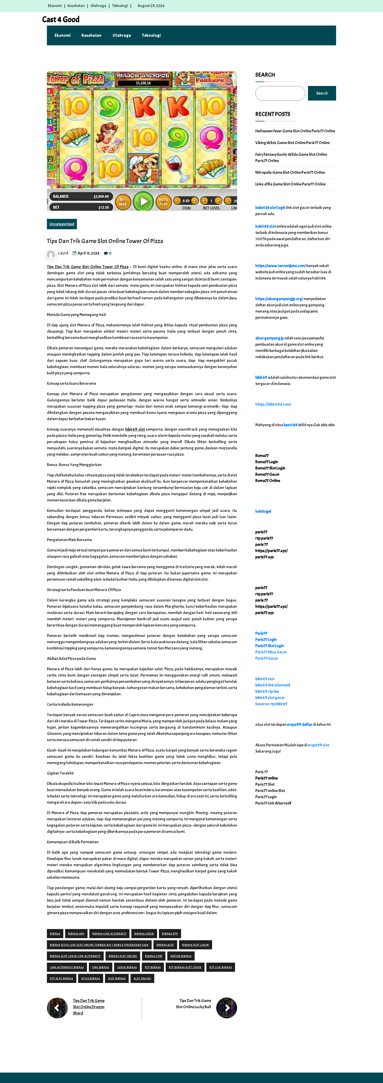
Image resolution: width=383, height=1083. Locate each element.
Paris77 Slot (265, 784)
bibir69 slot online (123, 956)
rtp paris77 (264, 538)
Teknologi (120, 5)
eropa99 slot (318, 745)
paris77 (261, 532)
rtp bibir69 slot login (185, 967)
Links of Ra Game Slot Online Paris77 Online (290, 184)
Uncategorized (62, 224)
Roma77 (262, 455)
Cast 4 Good (60, 19)
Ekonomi (55, 5)
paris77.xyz (264, 557)
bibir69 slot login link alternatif (75, 956)
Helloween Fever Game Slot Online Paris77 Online (295, 131)
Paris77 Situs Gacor (271, 652)
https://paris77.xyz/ (271, 550)
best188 (291, 425)
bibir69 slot (135, 429)
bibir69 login (144, 933)
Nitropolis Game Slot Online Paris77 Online (290, 172)
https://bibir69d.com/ (273, 404)
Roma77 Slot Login (270, 468)
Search (265, 74)
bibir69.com (153, 956)
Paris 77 (261, 772)
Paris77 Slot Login (269, 645)
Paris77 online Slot (270, 790)
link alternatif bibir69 (67, 967)
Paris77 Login (266, 639)
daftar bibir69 (180, 956)
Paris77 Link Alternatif (273, 803)
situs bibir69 (90, 978)
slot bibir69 (117, 978)
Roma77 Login (266, 462)
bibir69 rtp (170, 933)
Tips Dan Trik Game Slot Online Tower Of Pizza (87, 266)
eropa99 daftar (299, 724)
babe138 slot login (270, 207)
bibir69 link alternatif (109, 933)
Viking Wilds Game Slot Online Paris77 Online (292, 142)
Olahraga (98, 5)
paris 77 (261, 544)
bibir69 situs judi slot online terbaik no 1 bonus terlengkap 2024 (99, 944)
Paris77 (261, 633)
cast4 (63, 253)
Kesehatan (76, 5)
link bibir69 (100, 967)
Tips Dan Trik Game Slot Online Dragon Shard (88, 1007)
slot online (142, 978)
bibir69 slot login (195, 944)
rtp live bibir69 (220, 967)
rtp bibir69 (153, 967)
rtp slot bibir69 (61, 978)
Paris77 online (266, 778)
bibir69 (55, 933)
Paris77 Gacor (266, 658)
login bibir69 (127, 967)
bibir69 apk (76, 933)
